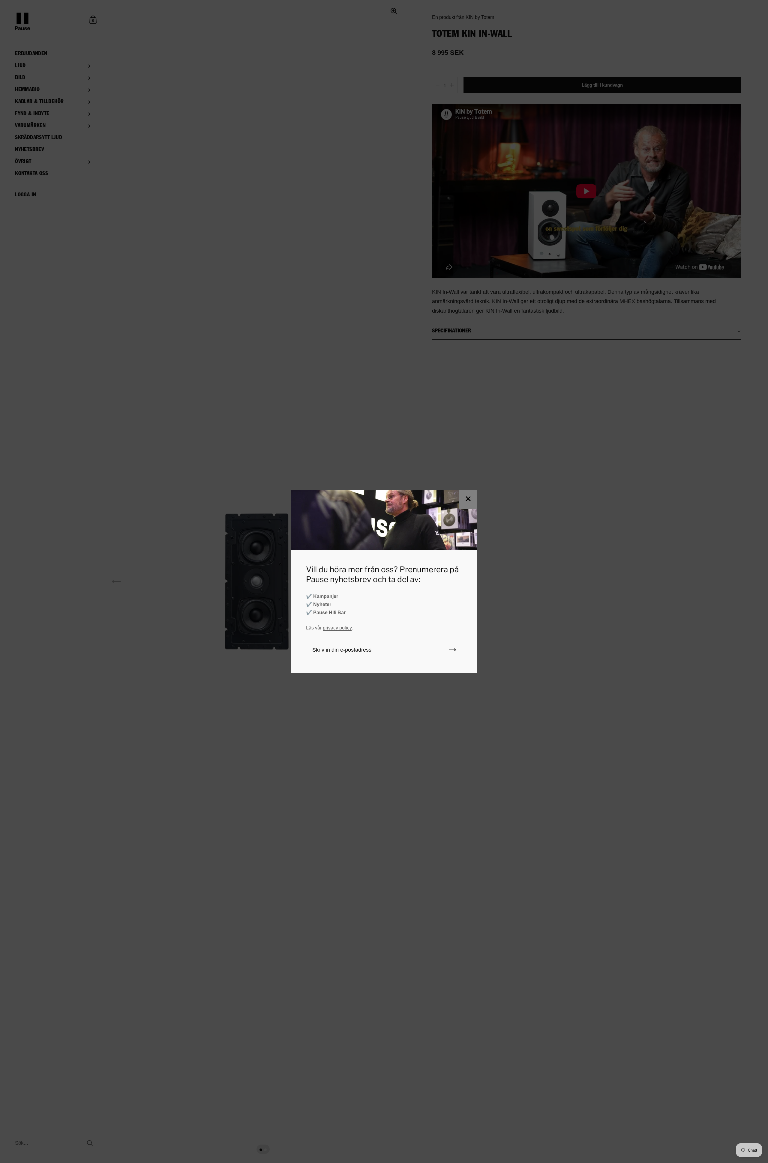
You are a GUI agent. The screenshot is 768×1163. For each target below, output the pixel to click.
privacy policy (337, 627)
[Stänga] (468, 499)
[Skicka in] (452, 650)
